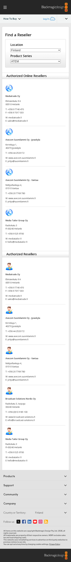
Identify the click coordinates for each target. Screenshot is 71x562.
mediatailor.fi (15, 238)
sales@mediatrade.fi (18, 120)
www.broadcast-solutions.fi (21, 416)
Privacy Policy (54, 544)
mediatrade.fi (15, 117)
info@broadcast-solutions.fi (21, 420)
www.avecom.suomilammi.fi (22, 157)
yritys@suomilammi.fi (18, 161)
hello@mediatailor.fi (17, 241)
